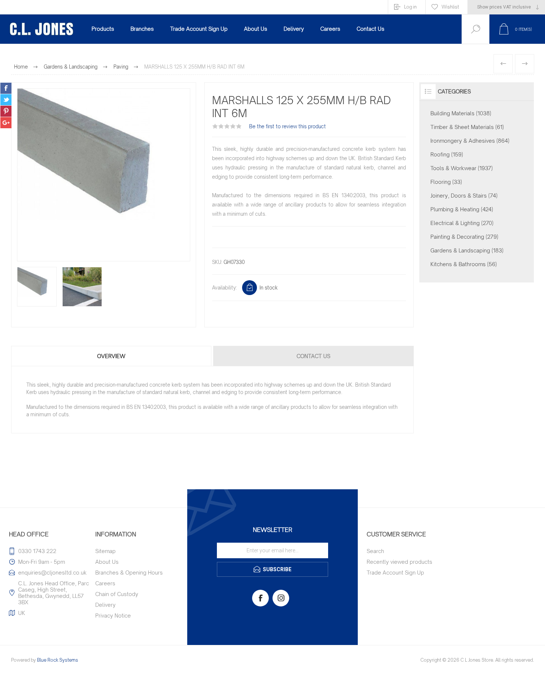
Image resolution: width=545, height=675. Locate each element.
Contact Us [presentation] (313, 356)
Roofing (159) (446, 154)
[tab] (111, 356)
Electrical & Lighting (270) (461, 223)
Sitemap (105, 551)
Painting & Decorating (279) (464, 237)
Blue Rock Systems (57, 660)
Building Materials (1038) (460, 113)
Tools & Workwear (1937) (461, 168)
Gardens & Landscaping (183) (466, 250)
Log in (410, 7)
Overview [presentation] (111, 356)
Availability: (224, 288)
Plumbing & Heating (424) (461, 209)
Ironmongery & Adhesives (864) (469, 141)
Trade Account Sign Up (395, 572)
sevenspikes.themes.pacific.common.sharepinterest (5, 111)
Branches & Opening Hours (129, 572)
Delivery (105, 605)
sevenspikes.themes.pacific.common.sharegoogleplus (5, 122)
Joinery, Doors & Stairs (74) (464, 195)
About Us (107, 562)
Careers (105, 583)
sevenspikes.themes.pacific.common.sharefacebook (5, 88)
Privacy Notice (113, 615)
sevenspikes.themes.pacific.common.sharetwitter (5, 99)
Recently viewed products (399, 562)
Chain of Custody (116, 594)
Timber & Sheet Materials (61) (467, 127)
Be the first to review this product (287, 126)
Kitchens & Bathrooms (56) (463, 264)
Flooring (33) (446, 182)
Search (375, 551)
